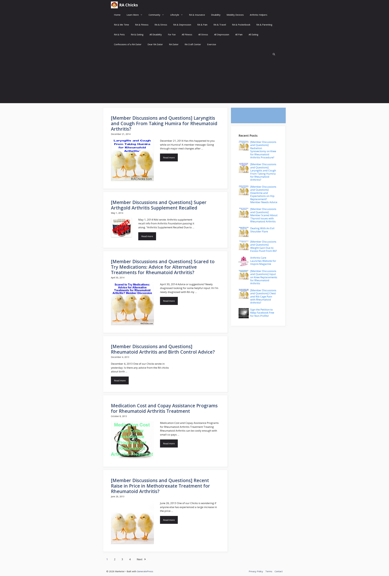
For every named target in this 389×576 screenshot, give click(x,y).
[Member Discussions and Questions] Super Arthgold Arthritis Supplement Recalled (159, 205)
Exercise (211, 44)
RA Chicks (128, 4)
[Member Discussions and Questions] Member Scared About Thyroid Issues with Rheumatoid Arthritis (263, 215)
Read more (169, 157)
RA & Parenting (264, 24)
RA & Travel (219, 24)
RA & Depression (182, 24)
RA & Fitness (141, 24)
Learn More (133, 14)
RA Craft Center (193, 44)
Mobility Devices (235, 14)
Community (154, 14)
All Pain (239, 34)
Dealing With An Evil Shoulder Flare (262, 229)
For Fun (172, 34)
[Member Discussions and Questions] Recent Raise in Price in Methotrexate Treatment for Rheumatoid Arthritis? (160, 485)
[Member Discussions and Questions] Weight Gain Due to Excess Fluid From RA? (263, 246)
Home (117, 14)
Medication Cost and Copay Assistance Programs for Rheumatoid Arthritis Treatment (164, 408)
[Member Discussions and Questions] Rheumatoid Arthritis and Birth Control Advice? (163, 349)
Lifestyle (174, 14)
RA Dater (174, 44)
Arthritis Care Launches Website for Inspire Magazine (263, 261)
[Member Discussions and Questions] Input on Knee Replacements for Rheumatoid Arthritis (263, 277)
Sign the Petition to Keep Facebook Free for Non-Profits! (262, 313)
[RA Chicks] (114, 5)
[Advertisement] (194, 82)
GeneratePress (145, 571)
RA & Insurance (197, 14)
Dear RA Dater (155, 44)
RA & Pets (119, 34)
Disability (215, 14)
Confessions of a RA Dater (127, 44)
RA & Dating (137, 34)
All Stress (203, 34)
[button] (274, 54)
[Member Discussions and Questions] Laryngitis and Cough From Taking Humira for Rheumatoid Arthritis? (164, 123)
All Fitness (187, 34)
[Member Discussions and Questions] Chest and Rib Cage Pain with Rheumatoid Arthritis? (263, 296)
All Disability (156, 34)
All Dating (253, 34)
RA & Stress (161, 24)
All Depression (221, 34)
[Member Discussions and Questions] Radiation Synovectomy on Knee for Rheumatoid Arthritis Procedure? (263, 149)
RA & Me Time (121, 24)
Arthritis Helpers (258, 14)
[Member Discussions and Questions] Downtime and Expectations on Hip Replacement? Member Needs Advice (263, 194)
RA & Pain (202, 24)
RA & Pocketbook (241, 24)
